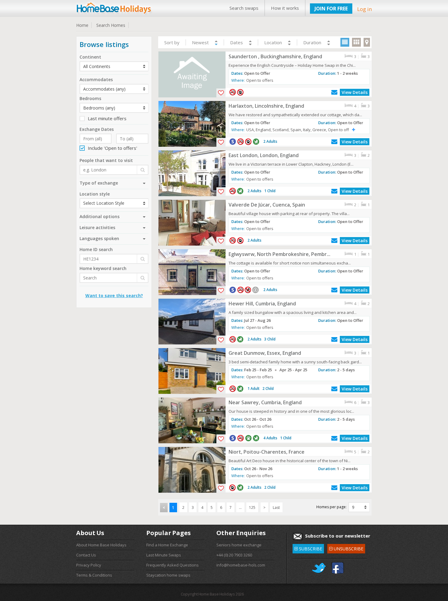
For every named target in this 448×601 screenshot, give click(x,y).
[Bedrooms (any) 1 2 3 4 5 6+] (114, 108)
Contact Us (86, 555)
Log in (364, 9)
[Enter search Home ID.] (114, 259)
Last (276, 507)
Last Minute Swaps (163, 555)
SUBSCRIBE (308, 548)
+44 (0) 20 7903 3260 (234, 555)
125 (252, 507)
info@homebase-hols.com (240, 565)
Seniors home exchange (238, 545)
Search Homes (110, 25)
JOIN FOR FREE (331, 8)
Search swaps (243, 8)
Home (82, 25)
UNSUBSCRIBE (346, 548)
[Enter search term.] (114, 278)
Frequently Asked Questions (172, 565)
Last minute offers (107, 118)
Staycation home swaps (168, 575)
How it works (285, 8)
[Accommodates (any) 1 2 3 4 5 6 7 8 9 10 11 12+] (114, 89)
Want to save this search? (114, 295)
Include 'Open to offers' (112, 148)
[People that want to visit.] (114, 170)
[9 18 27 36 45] (359, 507)
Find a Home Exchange (167, 545)
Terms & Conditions (94, 575)
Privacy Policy (88, 565)
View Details (355, 92)
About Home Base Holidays (101, 545)
